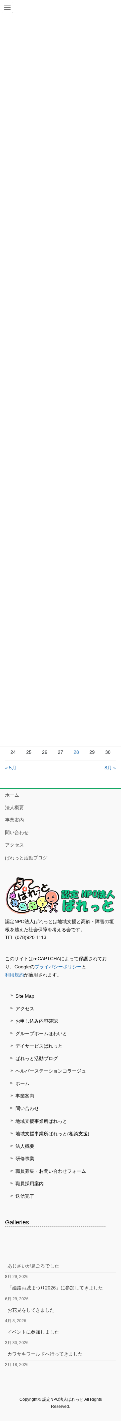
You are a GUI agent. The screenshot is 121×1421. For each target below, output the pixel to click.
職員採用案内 (29, 1183)
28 (76, 752)
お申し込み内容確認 (36, 1021)
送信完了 (24, 1196)
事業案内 (14, 820)
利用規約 (14, 974)
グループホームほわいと (41, 1033)
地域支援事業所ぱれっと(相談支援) (52, 1133)
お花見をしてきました (30, 1310)
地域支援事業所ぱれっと (41, 1121)
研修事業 (24, 1158)
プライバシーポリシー (58, 966)
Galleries (17, 1222)
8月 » (110, 767)
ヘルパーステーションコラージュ (50, 1071)
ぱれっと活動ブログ (26, 857)
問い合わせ (17, 832)
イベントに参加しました (33, 1332)
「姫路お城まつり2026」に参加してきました (55, 1287)
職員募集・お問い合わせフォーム (50, 1171)
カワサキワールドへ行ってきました (45, 1354)
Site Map (24, 996)
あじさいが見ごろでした (33, 1266)
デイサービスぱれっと (39, 1046)
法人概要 (14, 807)
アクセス (14, 845)
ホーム (12, 795)
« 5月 (10, 767)
